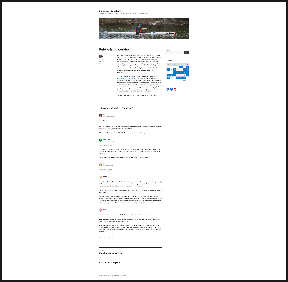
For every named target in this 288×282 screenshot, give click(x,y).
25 (168, 77)
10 (187, 69)
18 (168, 75)
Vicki (104, 114)
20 (174, 75)
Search (168, 50)
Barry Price (106, 139)
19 (171, 75)
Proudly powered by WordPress (118, 275)
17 (187, 72)
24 (187, 75)
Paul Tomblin (102, 59)
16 (184, 72)
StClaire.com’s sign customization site (128, 78)
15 (181, 72)
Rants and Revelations (111, 11)
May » (184, 80)
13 (174, 72)
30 (184, 77)
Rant (100, 63)
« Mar (171, 80)
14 (177, 72)
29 (181, 77)
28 (177, 77)
